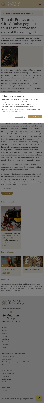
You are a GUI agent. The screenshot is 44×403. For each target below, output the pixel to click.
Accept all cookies (35, 117)
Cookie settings (20, 117)
